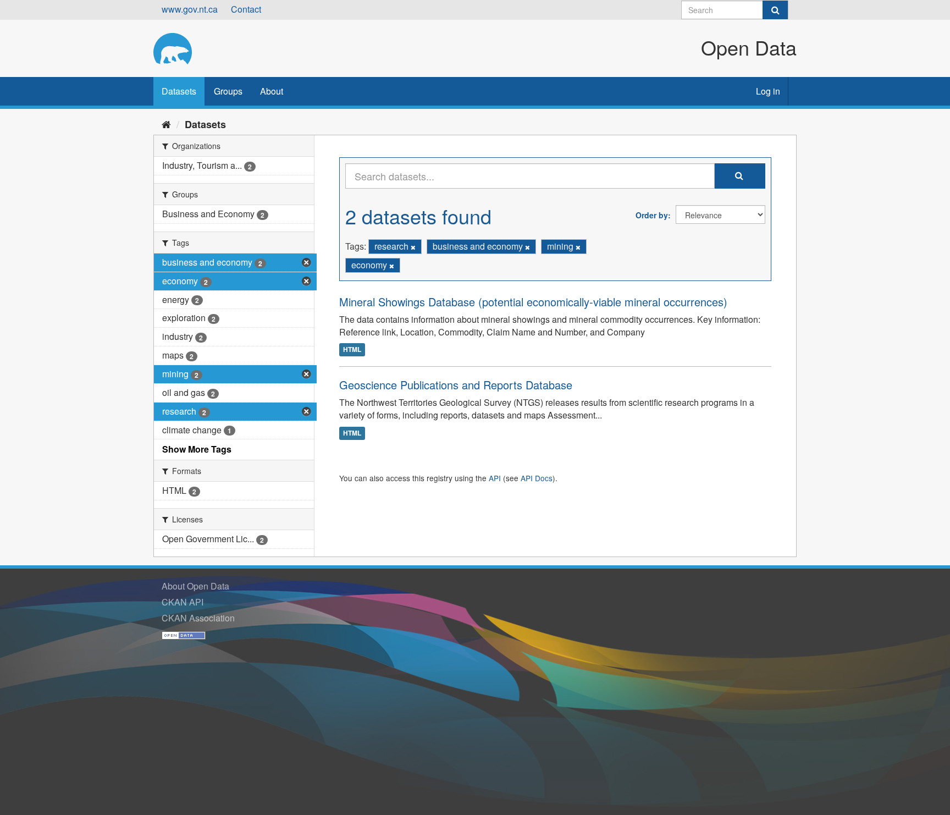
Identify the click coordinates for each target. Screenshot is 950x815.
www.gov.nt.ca (190, 9)
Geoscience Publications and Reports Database (455, 385)
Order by (652, 215)
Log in (768, 91)
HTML (352, 349)
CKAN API (182, 602)
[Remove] (413, 247)
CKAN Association (198, 618)
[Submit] (775, 10)
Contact (246, 9)
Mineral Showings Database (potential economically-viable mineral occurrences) (533, 302)
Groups (228, 91)
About (271, 91)
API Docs (537, 477)
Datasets (179, 91)
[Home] (166, 124)
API (495, 477)
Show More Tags (196, 449)
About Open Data (195, 586)
